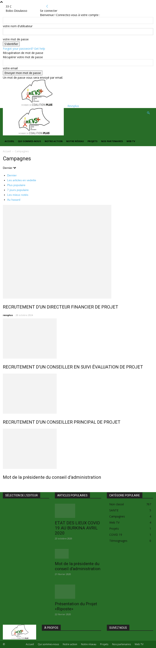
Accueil (9, 141)
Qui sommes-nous (29, 141)
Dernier (12, 175)
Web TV (131, 141)
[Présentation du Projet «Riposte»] (78, 592)
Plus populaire (16, 185)
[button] (148, 113)
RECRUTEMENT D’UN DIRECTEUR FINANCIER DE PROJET (60, 307)
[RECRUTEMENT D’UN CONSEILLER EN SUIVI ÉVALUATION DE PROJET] (78, 338)
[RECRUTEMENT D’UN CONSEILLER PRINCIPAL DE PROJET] (78, 394)
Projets (93, 141)
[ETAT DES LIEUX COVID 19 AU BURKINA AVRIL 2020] (78, 511)
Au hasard (13, 199)
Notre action (54, 141)
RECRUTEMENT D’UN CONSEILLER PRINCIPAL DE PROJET (61, 422)
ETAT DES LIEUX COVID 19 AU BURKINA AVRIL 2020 (77, 528)
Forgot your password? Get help (24, 48)
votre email (10, 68)
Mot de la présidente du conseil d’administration (52, 477)
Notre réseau (75, 141)
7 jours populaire (18, 190)
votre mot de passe (16, 39)
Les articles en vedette (21, 180)
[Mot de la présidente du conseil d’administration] (78, 449)
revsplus (8, 315)
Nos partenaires (112, 141)
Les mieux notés (17, 194)
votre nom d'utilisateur (17, 26)
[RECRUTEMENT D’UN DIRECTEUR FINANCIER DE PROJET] (78, 252)
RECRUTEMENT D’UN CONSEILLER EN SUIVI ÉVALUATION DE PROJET (73, 367)
